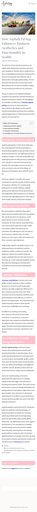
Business (6, 446)
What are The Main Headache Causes (14, 448)
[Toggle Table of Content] (30, 123)
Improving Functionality (11, 128)
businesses (19, 442)
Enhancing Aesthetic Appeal (12, 126)
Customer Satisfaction (11, 131)
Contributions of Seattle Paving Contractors (18, 133)
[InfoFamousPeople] (6, 3)
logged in (14, 468)
